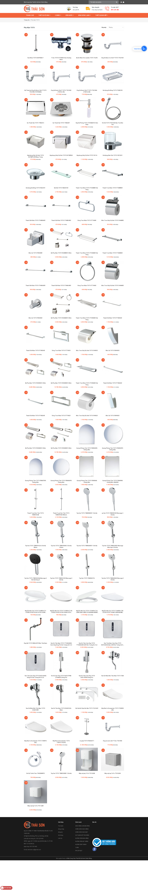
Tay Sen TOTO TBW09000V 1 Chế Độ (86, 513)
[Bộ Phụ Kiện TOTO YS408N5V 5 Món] (61, 238)
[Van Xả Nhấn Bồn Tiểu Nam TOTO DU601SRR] (35, 694)
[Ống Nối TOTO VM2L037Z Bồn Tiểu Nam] (35, 629)
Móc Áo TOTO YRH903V (112, 350)
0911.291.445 (115, 9)
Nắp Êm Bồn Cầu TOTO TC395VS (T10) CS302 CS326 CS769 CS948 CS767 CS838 (61, 612)
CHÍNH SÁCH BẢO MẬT (81, 832)
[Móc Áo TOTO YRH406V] (35, 303)
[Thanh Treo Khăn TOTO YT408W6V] (112, 173)
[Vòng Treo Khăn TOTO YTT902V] (61, 401)
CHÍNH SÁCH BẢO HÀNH (82, 829)
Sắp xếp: (104, 27)
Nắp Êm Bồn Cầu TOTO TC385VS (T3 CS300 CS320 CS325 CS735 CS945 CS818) (35, 612)
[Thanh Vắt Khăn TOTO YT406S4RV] (61, 271)
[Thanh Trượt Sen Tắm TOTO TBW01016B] (35, 499)
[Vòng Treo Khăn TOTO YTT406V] (86, 271)
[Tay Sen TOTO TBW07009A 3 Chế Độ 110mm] (61, 531)
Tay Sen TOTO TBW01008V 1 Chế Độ (61, 773)
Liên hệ (60, 838)
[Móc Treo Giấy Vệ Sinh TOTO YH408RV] (112, 206)
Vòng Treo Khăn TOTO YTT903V (61, 350)
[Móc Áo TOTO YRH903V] (112, 336)
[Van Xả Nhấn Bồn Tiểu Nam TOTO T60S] (112, 661)
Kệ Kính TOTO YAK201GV (61, 188)
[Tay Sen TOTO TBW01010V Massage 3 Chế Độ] (61, 564)
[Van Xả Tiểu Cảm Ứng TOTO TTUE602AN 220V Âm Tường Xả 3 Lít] (86, 629)
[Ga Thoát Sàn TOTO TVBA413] (35, 108)
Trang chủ (30, 15)
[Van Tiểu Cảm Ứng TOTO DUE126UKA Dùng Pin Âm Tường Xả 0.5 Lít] (35, 661)
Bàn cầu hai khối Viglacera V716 (18, 888)
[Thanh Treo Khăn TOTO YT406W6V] (112, 238)
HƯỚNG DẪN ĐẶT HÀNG (81, 841)
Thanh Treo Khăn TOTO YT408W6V (112, 188)
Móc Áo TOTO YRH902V (112, 415)
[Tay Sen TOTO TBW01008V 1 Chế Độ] (61, 759)
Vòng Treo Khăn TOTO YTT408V (87, 220)
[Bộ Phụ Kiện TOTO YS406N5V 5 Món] (61, 303)
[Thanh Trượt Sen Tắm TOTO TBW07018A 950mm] (61, 499)
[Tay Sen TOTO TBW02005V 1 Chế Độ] (86, 531)
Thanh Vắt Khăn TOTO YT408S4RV (61, 220)
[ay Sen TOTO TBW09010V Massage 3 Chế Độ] (112, 499)
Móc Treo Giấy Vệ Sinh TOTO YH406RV (112, 285)
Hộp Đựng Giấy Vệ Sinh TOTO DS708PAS (61, 155)
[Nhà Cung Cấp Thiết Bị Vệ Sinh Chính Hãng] (44, 8)
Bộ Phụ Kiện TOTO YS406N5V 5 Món (61, 318)
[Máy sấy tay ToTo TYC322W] (86, 759)
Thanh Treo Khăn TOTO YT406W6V (112, 253)
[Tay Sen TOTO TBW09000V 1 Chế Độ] (86, 499)
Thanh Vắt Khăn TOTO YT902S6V (112, 383)
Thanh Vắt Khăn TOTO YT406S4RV (61, 285)
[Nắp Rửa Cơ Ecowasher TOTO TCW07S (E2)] (35, 726)
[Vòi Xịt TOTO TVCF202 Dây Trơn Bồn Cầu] (112, 108)
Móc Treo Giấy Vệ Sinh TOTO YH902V (87, 415)
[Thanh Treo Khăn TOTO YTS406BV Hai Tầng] (86, 238)
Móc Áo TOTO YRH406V (35, 318)
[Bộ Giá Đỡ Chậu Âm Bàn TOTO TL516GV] (86, 694)
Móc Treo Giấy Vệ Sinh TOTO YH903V (87, 350)
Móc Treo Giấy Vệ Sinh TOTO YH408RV (112, 220)
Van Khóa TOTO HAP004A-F (35, 57)
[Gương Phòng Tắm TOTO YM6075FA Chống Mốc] (35, 466)
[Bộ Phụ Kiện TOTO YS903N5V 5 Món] (61, 369)
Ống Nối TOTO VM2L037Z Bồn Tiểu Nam (35, 643)
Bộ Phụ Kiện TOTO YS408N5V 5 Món (61, 253)
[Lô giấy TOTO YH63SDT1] (86, 726)
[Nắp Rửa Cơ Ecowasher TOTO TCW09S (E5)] (112, 694)
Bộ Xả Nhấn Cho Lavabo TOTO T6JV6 (86, 57)
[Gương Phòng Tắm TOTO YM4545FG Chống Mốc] (112, 434)
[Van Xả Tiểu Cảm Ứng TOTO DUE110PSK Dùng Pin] (86, 661)
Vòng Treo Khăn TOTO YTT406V (87, 285)
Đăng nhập (61, 829)
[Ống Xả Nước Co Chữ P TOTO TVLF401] (112, 43)
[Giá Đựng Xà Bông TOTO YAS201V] (35, 173)
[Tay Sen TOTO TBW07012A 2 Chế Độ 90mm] (35, 531)
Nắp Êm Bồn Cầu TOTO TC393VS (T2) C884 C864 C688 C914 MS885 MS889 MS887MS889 (87, 612)
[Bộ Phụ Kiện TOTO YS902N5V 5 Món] (61, 434)
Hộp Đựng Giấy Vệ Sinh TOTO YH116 (87, 155)
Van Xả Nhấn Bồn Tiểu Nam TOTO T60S (112, 675)
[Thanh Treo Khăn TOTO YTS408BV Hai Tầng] (86, 173)
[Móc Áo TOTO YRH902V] (112, 401)
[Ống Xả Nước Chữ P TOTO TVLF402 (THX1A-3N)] (61, 76)
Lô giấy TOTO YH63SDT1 (87, 741)
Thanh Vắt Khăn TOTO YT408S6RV (35, 220)
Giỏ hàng (60, 835)
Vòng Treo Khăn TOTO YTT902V (61, 415)
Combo (57, 15)
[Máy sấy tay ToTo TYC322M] (112, 759)
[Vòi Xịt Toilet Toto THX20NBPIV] (35, 759)
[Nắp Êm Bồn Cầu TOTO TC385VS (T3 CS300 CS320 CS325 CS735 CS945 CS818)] (35, 596)
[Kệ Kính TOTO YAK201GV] (61, 173)
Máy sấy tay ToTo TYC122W (35, 806)
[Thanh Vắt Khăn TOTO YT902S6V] (112, 369)
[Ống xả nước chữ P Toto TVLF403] (112, 726)
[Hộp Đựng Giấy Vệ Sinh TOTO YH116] (86, 141)
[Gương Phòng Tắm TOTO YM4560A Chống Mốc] (86, 466)
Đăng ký (60, 832)
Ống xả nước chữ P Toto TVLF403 (112, 741)
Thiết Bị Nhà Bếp (101, 15)
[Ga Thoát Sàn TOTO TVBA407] (61, 108)
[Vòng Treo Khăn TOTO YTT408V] (86, 206)
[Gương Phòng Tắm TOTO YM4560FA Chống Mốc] (86, 434)
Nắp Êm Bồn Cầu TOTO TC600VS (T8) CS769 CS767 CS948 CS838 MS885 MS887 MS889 (112, 612)
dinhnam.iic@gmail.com (34, 849)
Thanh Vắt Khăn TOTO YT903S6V (112, 318)
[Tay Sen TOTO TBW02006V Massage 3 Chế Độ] (112, 564)
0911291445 (33, 846)
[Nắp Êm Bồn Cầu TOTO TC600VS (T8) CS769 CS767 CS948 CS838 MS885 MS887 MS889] (112, 596)
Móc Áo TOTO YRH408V (35, 253)
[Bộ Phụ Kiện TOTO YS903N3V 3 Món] (35, 369)
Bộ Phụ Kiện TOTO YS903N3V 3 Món (35, 383)
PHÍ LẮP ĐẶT (78, 850)
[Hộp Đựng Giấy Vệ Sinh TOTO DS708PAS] (61, 141)
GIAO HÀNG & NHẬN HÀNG (82, 826)
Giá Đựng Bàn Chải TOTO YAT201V (112, 155)
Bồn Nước (69, 15)
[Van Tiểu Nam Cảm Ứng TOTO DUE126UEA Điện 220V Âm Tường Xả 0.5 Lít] (112, 629)
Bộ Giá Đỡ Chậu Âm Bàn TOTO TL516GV (87, 708)
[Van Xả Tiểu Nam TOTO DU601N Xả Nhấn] (61, 694)
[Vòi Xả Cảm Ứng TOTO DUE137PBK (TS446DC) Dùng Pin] (61, 661)
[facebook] (94, 849)
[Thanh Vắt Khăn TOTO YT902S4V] (35, 401)
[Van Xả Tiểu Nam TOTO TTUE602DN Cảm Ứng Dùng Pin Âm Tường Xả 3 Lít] (61, 629)
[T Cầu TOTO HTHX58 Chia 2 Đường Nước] (61, 43)
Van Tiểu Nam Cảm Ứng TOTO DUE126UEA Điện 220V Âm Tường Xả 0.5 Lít (112, 645)
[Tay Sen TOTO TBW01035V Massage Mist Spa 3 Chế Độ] (112, 531)
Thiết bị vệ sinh (44, 15)
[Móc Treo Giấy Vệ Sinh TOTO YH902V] (86, 401)
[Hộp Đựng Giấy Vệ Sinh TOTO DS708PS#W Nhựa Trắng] (35, 141)
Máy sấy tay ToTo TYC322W (87, 773)
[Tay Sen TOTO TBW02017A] (86, 564)
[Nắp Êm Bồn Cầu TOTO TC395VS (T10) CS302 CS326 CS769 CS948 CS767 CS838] (61, 596)
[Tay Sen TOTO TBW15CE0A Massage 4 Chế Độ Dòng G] (35, 564)
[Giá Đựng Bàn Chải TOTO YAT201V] (112, 141)
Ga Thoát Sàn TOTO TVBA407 (61, 123)
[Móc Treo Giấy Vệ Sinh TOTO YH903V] (86, 336)
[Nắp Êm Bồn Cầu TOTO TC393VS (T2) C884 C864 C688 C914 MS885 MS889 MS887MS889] (86, 596)
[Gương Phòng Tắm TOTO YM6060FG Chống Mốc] (61, 466)
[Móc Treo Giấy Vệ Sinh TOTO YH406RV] (112, 271)
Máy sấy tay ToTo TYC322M (112, 773)
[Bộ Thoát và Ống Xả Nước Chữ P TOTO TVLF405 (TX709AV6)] (35, 76)
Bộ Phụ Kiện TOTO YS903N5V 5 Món (61, 383)
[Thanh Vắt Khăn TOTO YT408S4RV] (61, 206)
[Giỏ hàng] (123, 2)
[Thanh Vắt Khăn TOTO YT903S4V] (35, 336)
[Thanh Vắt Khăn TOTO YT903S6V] (112, 303)
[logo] (34, 825)
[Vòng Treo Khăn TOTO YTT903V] (61, 336)
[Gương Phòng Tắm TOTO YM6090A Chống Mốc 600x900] (112, 466)
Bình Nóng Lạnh (84, 15)
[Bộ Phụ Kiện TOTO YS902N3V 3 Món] (35, 434)
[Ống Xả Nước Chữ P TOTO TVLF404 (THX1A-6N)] (86, 76)
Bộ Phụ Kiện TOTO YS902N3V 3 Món (35, 448)
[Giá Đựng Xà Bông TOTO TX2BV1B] (112, 76)
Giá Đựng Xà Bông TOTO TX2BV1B (112, 90)
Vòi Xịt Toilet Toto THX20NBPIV (35, 773)
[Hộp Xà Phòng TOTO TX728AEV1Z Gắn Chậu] (86, 108)
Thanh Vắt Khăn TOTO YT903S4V (35, 350)
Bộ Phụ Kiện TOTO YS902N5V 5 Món (61, 448)
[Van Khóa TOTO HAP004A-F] (35, 43)
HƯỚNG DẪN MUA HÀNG (82, 838)
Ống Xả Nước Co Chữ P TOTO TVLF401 (112, 57)
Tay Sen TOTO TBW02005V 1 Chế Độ (86, 545)
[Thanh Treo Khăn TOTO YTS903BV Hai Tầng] (86, 303)
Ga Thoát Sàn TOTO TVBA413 (35, 123)
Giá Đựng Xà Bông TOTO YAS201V (35, 188)
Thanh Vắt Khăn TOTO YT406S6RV (35, 285)
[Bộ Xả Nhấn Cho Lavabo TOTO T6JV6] (86, 43)
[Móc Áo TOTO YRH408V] (35, 238)
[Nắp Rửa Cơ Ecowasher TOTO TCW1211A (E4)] (61, 726)
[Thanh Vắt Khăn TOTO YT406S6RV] (35, 271)
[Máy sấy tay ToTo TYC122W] (35, 791)
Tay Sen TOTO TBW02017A (87, 578)
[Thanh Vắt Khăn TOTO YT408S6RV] (35, 206)
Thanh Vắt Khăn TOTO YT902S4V (35, 415)
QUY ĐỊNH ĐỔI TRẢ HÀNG (82, 835)
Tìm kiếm (60, 826)
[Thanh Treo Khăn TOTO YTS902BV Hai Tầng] (86, 369)
